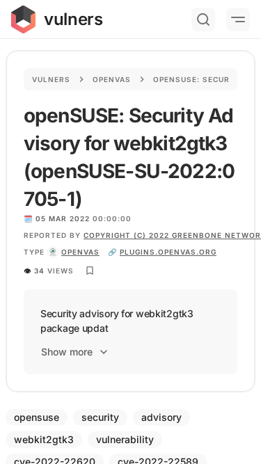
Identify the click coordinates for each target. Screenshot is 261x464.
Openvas (112, 79)
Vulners (51, 79)
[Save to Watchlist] (89, 270)
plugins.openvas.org (168, 252)
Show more (67, 352)
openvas (80, 252)
